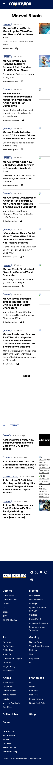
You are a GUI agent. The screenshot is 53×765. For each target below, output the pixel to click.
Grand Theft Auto (37, 703)
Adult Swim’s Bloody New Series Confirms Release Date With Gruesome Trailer (18, 444)
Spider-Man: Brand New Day (37, 609)
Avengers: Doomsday (39, 623)
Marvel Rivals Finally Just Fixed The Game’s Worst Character (18, 272)
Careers (7, 743)
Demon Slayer (9, 690)
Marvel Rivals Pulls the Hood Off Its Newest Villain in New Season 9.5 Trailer (19, 135)
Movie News (34, 595)
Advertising (9, 735)
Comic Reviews (10, 599)
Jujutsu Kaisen (9, 694)
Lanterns (7, 662)
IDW (5, 615)
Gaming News (35, 642)
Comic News (8, 595)
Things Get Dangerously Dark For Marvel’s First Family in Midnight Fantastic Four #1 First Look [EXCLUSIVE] (18, 511)
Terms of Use (9, 748)
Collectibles (10, 476)
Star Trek (33, 694)
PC (30, 662)
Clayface (33, 614)
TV (4, 637)
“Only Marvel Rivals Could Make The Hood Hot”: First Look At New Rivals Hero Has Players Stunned (19, 238)
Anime (6, 436)
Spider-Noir (8, 650)
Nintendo (33, 650)
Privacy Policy (10, 752)
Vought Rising (9, 666)
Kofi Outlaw (9, 364)
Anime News (8, 682)
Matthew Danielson (12, 120)
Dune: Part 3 (35, 618)
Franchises (36, 677)
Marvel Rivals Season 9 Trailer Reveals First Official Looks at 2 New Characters (17, 303)
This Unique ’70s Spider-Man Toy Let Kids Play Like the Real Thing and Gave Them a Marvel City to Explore (19, 486)
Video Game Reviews (39, 646)
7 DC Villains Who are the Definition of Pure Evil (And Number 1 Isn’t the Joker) (19, 464)
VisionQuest (8, 670)
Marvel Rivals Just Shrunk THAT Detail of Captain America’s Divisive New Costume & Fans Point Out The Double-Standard (19, 340)
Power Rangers (36, 698)
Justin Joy (9, 48)
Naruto (6, 698)
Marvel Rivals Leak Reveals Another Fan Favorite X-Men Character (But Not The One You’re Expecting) (19, 202)
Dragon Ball (8, 686)
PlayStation (34, 658)
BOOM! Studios (10, 620)
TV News (7, 642)
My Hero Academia (11, 703)
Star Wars (33, 690)
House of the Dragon (12, 658)
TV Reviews (8, 646)
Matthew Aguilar (11, 221)
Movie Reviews (36, 599)
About (6, 739)
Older (26, 375)
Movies (33, 590)
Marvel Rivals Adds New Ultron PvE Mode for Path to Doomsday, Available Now (18, 166)
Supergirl (33, 603)
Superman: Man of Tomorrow (37, 628)
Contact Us (8, 731)
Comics (7, 457)
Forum (7, 722)
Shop (32, 714)
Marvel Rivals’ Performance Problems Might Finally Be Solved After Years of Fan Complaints (17, 99)
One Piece (7, 707)
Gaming (7, 24)
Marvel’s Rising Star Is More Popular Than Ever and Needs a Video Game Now (18, 33)
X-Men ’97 (7, 654)
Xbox (31, 654)
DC (4, 607)
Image (5, 611)
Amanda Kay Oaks (11, 81)
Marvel (6, 603)
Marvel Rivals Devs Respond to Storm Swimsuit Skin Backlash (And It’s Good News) (17, 65)
